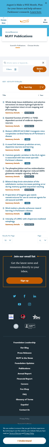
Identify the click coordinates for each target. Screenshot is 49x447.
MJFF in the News (24, 358)
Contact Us (24, 410)
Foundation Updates (24, 363)
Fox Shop (24, 389)
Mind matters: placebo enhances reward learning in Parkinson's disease (23, 209)
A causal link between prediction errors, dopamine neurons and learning (23, 145)
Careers (24, 384)
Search (40, 69)
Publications (24, 368)
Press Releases (24, 353)
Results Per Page (9, 236)
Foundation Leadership (24, 342)
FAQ (25, 394)
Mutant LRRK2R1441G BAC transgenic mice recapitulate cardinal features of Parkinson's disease (25, 133)
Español (24, 405)
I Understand (25, 440)
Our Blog (24, 348)
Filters (9, 69)
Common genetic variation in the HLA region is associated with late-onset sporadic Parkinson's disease (25, 157)
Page (39, 236)
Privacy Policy (24, 418)
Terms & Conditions (25, 424)
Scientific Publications (18, 45)
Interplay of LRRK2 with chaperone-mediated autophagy (25, 220)
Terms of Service (15, 433)
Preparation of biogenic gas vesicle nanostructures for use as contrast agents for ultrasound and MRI (25, 197)
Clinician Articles (33, 45)
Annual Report (24, 374)
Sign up (25, 280)
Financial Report (24, 379)
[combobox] (31, 87)
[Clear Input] (43, 62)
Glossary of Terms (24, 399)
